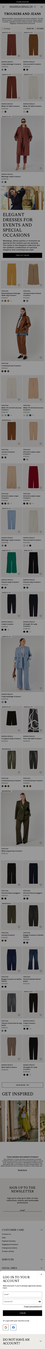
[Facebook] (13, 1327)
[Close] (41, 1274)
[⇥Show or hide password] (39, 1302)
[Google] (6, 1327)
